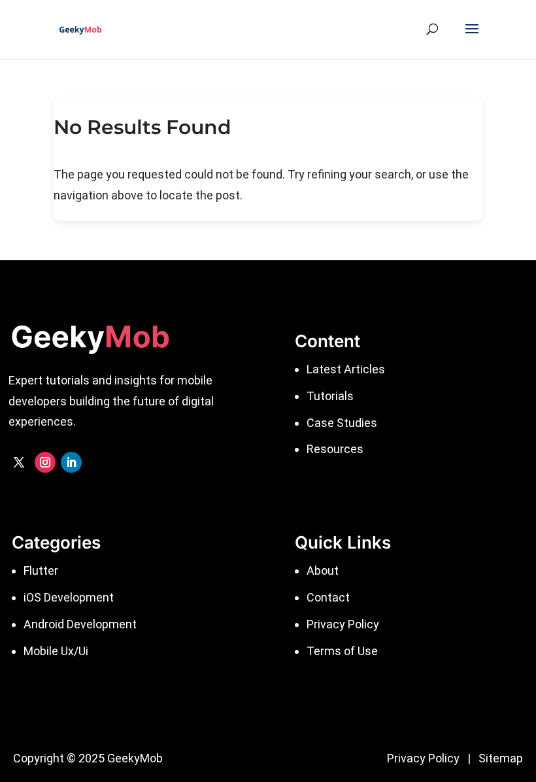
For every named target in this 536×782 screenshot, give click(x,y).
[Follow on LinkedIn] (71, 462)
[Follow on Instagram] (45, 462)
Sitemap (500, 758)
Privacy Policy (423, 758)
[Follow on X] (18, 462)
